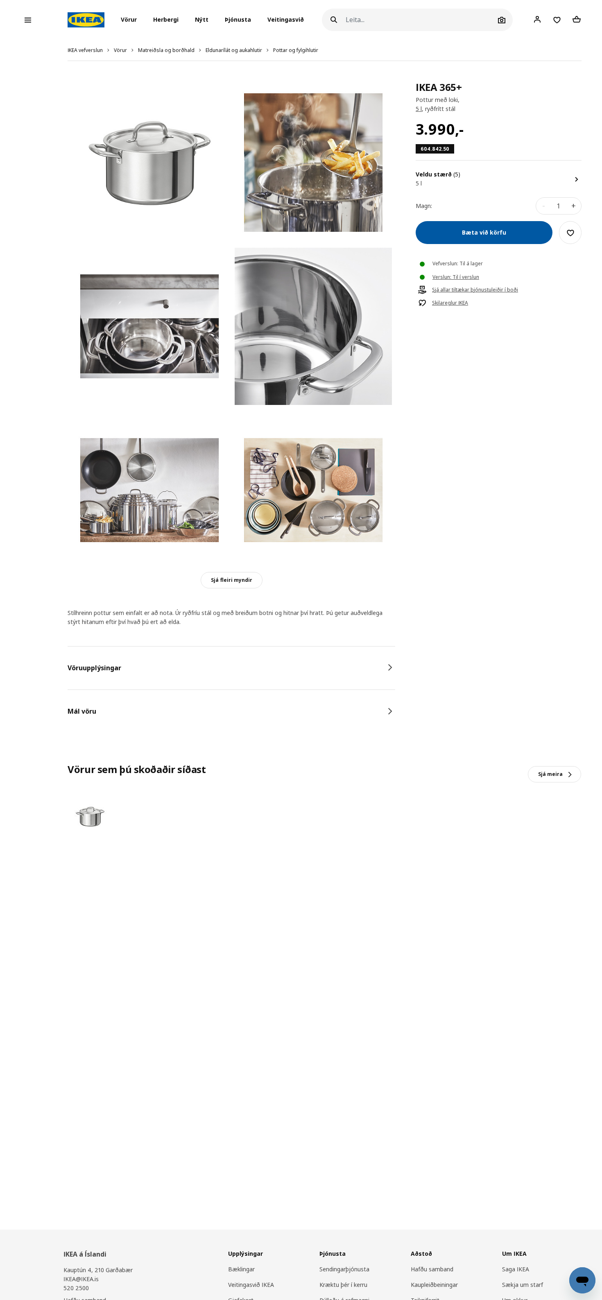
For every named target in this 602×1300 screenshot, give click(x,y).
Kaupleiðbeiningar (434, 1285)
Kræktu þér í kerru (343, 1285)
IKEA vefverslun (85, 50)
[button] (131, 20)
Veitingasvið (285, 20)
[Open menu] (28, 20)
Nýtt (201, 20)
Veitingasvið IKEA (251, 1285)
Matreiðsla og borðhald (166, 50)
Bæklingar (241, 1269)
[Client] (537, 19)
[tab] (231, 668)
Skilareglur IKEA (450, 303)
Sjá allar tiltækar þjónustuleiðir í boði (475, 290)
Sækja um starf (522, 1285)
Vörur (120, 50)
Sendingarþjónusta (344, 1269)
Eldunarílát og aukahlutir (234, 50)
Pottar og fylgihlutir (295, 50)
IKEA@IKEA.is (81, 1279)
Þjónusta (238, 20)
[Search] (334, 20)
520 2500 (76, 1288)
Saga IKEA (515, 1269)
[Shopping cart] (576, 19)
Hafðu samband (432, 1269)
